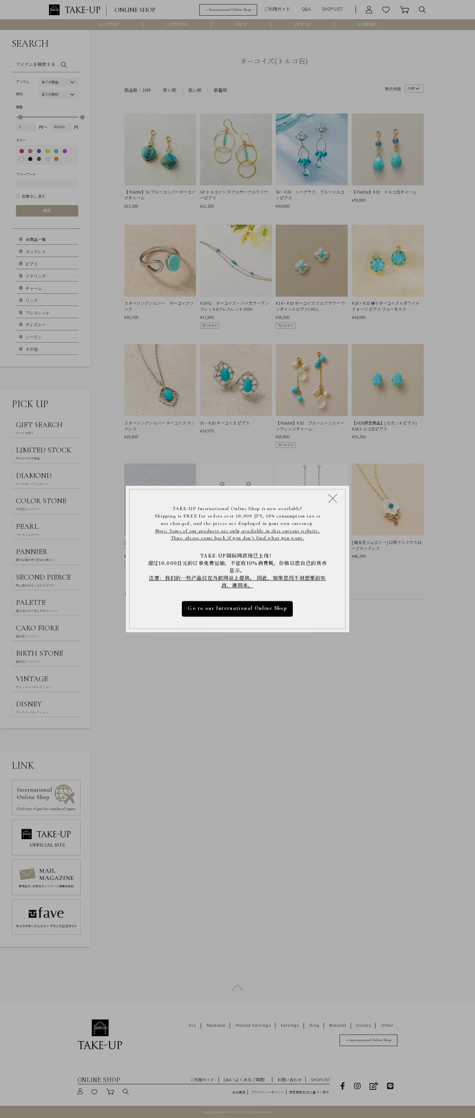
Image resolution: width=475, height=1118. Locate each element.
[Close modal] (332, 498)
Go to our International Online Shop (237, 608)
